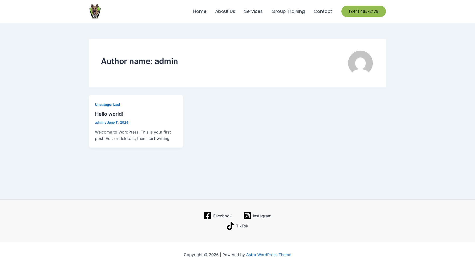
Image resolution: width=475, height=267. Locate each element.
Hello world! (109, 114)
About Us (225, 11)
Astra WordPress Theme (268, 254)
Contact (323, 11)
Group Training (288, 11)
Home (199, 11)
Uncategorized (107, 104)
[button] (363, 11)
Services (253, 11)
